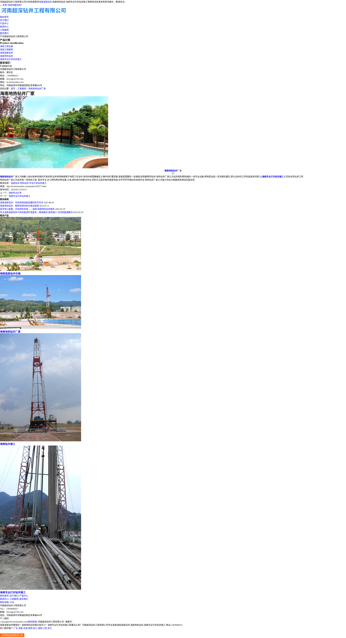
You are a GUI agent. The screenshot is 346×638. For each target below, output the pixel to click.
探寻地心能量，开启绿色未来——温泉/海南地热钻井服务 (27, 209)
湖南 (40, 628)
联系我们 (4, 33)
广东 (16, 628)
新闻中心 (4, 27)
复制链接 (32, 622)
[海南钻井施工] (40, 440)
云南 (25, 628)
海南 (20, 628)
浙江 (50, 628)
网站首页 (4, 17)
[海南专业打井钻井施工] (40, 589)
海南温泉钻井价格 (10, 273)
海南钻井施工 (7, 444)
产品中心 (4, 23)
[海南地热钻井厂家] (40, 328)
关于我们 (4, 20)
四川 (35, 628)
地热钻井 (24, 183)
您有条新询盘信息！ (13, 5)
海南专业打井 (15, 193)
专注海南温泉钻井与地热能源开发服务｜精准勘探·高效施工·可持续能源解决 (36, 212)
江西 (45, 628)
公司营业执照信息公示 (12, 635)
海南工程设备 (6, 46)
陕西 (30, 628)
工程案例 (4, 30)
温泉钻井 (15, 183)
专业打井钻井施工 (37, 183)
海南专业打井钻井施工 (11, 59)
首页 (13, 88)
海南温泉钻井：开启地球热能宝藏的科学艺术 (21, 202)
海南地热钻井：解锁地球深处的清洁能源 (19, 206)
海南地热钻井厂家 (37, 88)
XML (12, 602)
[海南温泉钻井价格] (40, 270)
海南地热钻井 (6, 56)
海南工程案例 (6, 49)
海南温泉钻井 (45, 2)
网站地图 (4, 602)
